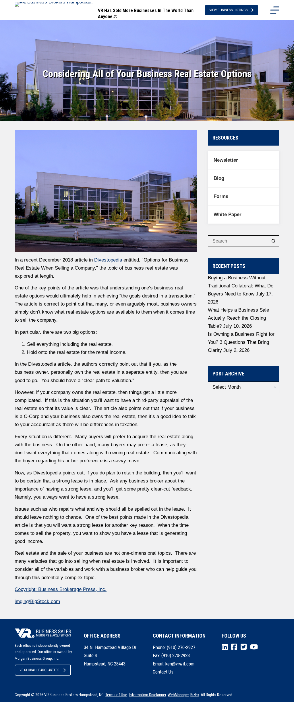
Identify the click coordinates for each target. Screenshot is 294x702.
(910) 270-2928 (175, 655)
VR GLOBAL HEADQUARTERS (39, 670)
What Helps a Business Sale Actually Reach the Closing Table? (238, 318)
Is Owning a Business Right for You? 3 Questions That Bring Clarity (241, 342)
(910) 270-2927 (181, 647)
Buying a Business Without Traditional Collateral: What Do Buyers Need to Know (240, 286)
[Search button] (273, 241)
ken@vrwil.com (179, 664)
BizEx (194, 695)
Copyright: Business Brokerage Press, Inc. (61, 589)
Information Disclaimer (147, 695)
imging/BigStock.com (37, 601)
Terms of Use (116, 695)
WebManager (178, 695)
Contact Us (163, 672)
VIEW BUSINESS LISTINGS (228, 10)
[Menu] (274, 10)
